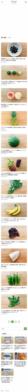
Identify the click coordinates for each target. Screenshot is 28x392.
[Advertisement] (14, 19)
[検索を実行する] (25, 328)
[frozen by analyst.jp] (14, 2)
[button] (26, 2)
